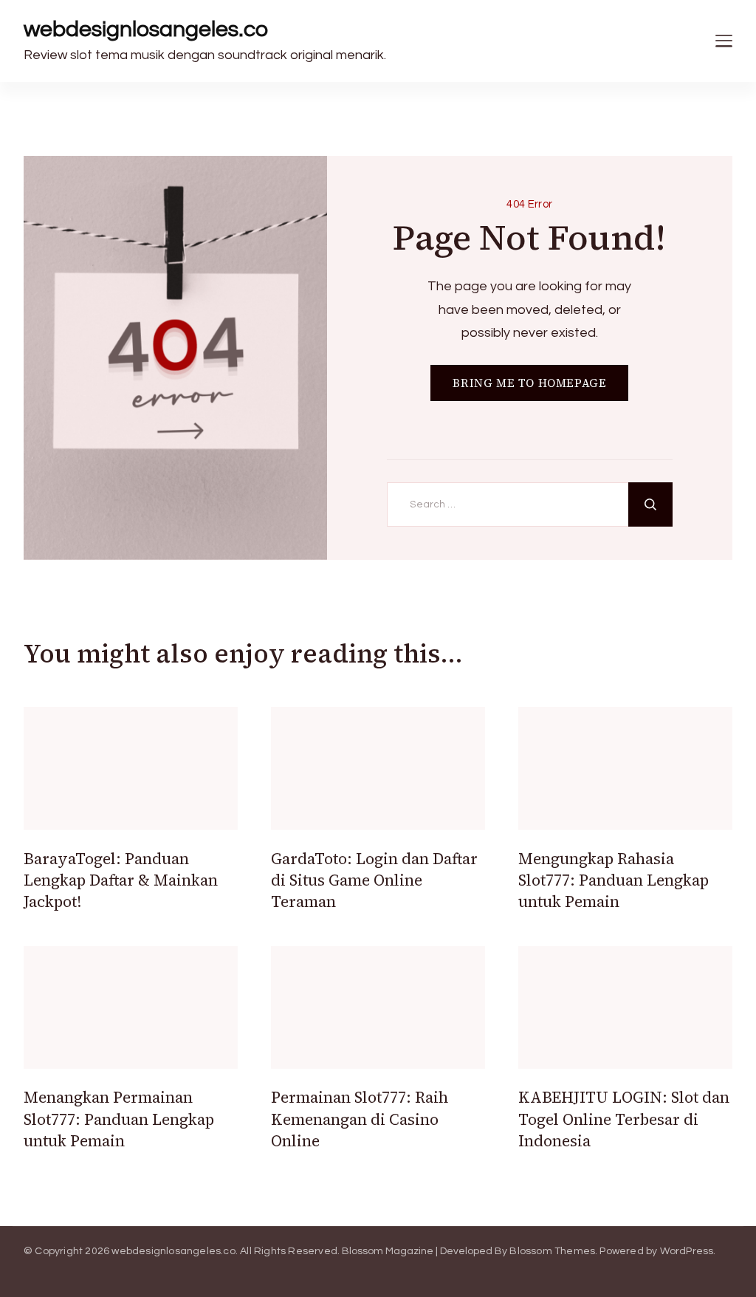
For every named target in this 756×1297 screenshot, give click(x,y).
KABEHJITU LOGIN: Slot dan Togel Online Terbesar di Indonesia (623, 1118)
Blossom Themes (552, 1251)
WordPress (687, 1251)
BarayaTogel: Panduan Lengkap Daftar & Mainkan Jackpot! (121, 880)
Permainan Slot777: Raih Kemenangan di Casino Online (359, 1118)
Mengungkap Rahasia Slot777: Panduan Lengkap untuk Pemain (613, 880)
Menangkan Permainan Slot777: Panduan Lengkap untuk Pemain (119, 1118)
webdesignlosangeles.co (146, 29)
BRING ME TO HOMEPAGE (529, 383)
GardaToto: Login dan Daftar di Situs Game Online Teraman (374, 880)
